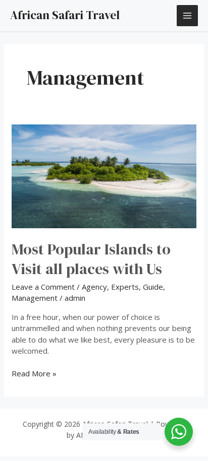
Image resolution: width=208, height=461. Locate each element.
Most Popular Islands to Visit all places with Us (91, 259)
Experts (125, 287)
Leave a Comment (43, 287)
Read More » (34, 373)
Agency (94, 287)
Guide (153, 287)
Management (35, 298)
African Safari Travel (65, 15)
